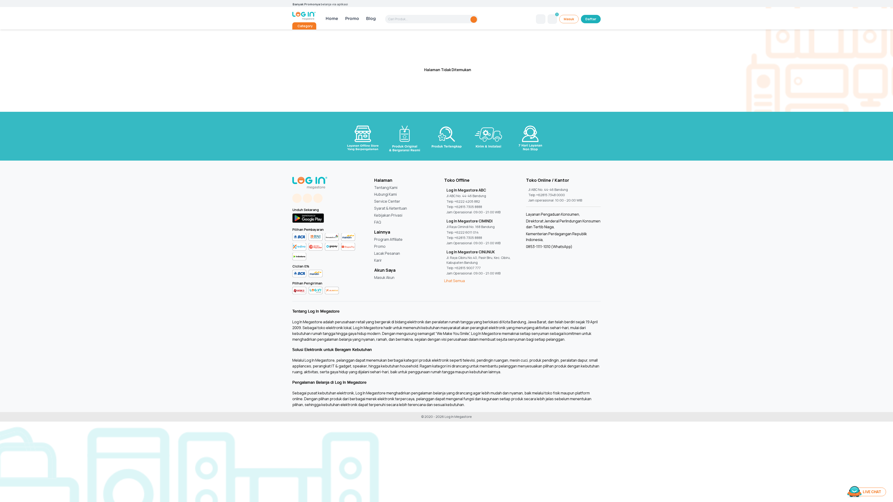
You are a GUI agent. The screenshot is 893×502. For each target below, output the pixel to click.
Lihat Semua (454, 280)
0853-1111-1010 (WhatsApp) (549, 246)
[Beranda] (304, 16)
